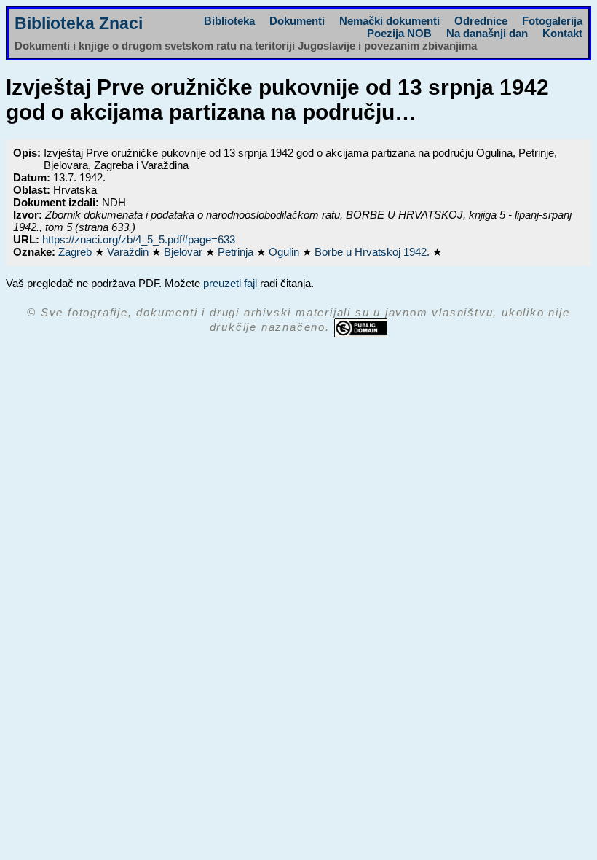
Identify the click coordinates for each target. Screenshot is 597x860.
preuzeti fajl (230, 283)
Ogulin (285, 252)
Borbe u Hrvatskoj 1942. (373, 252)
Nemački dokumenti (389, 21)
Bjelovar (184, 252)
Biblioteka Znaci (79, 24)
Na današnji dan (487, 33)
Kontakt (562, 33)
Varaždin (129, 252)
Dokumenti (297, 21)
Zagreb (76, 252)
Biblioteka (229, 21)
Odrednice (480, 21)
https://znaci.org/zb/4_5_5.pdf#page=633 (138, 239)
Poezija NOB (399, 33)
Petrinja (237, 252)
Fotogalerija (552, 21)
